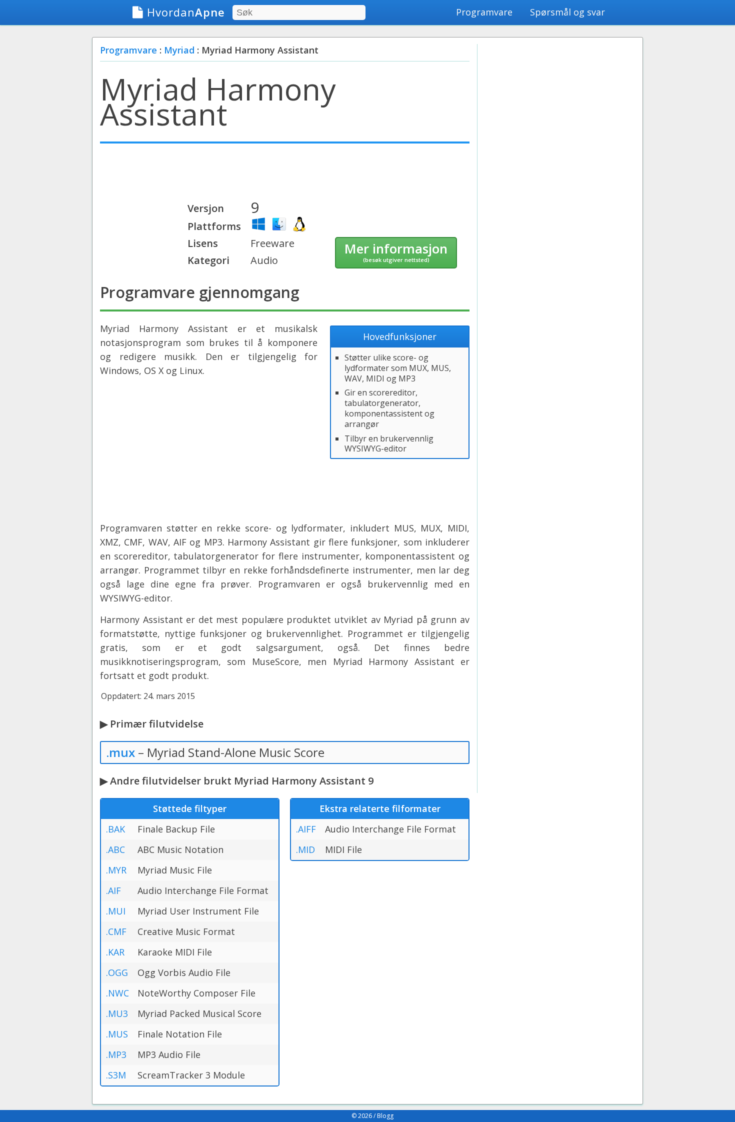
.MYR (116, 870)
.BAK (115, 829)
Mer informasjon (396, 252)
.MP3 (116, 1054)
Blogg (385, 1116)
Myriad (179, 50)
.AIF (113, 890)
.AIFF (306, 829)
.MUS (117, 1034)
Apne (186, 12)
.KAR (115, 952)
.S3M (116, 1075)
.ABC (115, 850)
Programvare (484, 12)
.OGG (117, 972)
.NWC (117, 993)
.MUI (116, 911)
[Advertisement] (285, 176)
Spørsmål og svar (567, 12)
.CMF (116, 932)
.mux (120, 752)
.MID (305, 850)
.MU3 (117, 1014)
